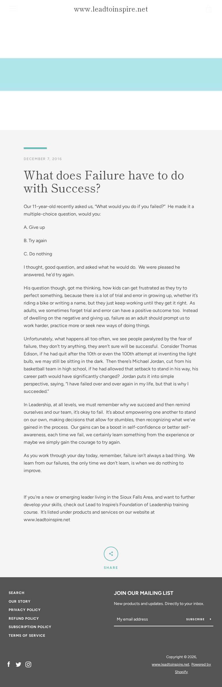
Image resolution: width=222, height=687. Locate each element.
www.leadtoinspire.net (111, 9)
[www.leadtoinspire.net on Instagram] (28, 664)
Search (17, 593)
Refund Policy (24, 619)
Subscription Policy (30, 627)
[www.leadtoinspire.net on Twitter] (18, 664)
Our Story (20, 601)
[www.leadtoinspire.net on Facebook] (9, 664)
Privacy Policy (25, 610)
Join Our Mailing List (143, 593)
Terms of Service (27, 636)
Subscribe (196, 619)
